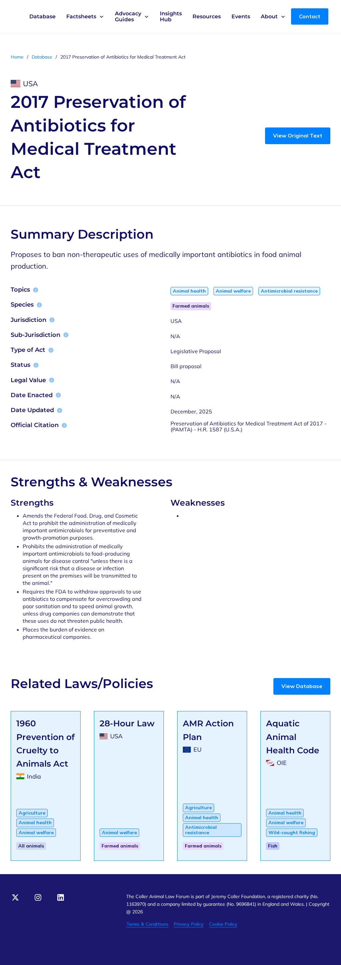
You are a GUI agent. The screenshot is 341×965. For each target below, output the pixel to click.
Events (240, 16)
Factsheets (81, 17)
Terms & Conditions (147, 924)
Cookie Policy (223, 924)
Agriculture (32, 813)
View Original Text (297, 135)
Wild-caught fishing (291, 833)
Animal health (189, 291)
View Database (301, 686)
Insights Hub (171, 16)
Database (42, 16)
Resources (206, 16)
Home (17, 57)
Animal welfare (233, 291)
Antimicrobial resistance (289, 291)
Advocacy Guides (128, 16)
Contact (309, 16)
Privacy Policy (189, 924)
